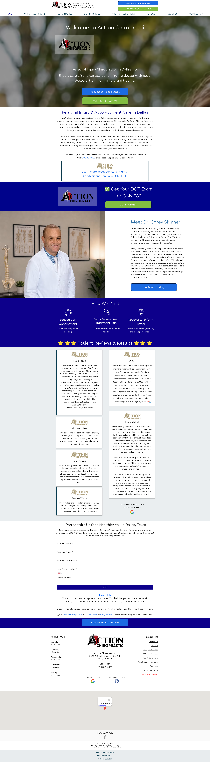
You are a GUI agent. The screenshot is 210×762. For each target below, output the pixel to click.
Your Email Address (67, 560)
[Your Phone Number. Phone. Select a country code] (60, 573)
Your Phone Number (67, 569)
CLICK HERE (119, 176)
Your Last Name (65, 552)
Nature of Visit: (64, 577)
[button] (64, 14)
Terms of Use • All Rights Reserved (105, 745)
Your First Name (65, 543)
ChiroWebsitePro (114, 747)
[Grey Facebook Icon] (104, 737)
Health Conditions (150, 658)
